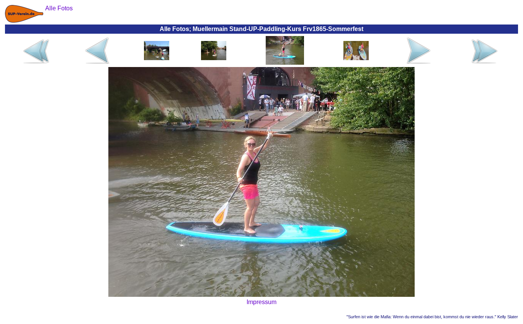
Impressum (261, 302)
